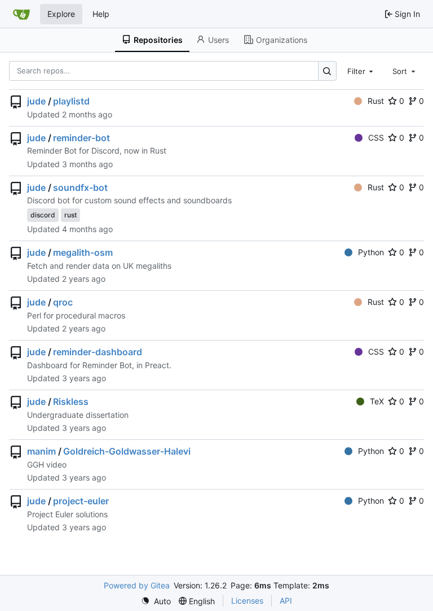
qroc (63, 302)
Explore (61, 14)
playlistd (71, 101)
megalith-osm (83, 252)
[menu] (156, 601)
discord (42, 215)
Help (100, 14)
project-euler (81, 501)
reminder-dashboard (97, 351)
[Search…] (327, 71)
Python (371, 252)
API (286, 600)
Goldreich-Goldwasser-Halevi (127, 451)
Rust (376, 101)
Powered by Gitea (137, 585)
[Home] (21, 14)
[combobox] (361, 70)
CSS (376, 137)
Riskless (71, 401)
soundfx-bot (80, 187)
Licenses (247, 600)
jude (36, 101)
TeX (377, 401)
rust (70, 215)
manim (41, 451)
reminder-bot (81, 137)
